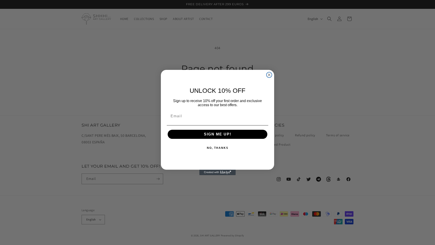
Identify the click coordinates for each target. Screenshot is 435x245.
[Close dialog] (269, 75)
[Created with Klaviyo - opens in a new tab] (217, 172)
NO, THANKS (217, 147)
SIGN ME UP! (217, 134)
